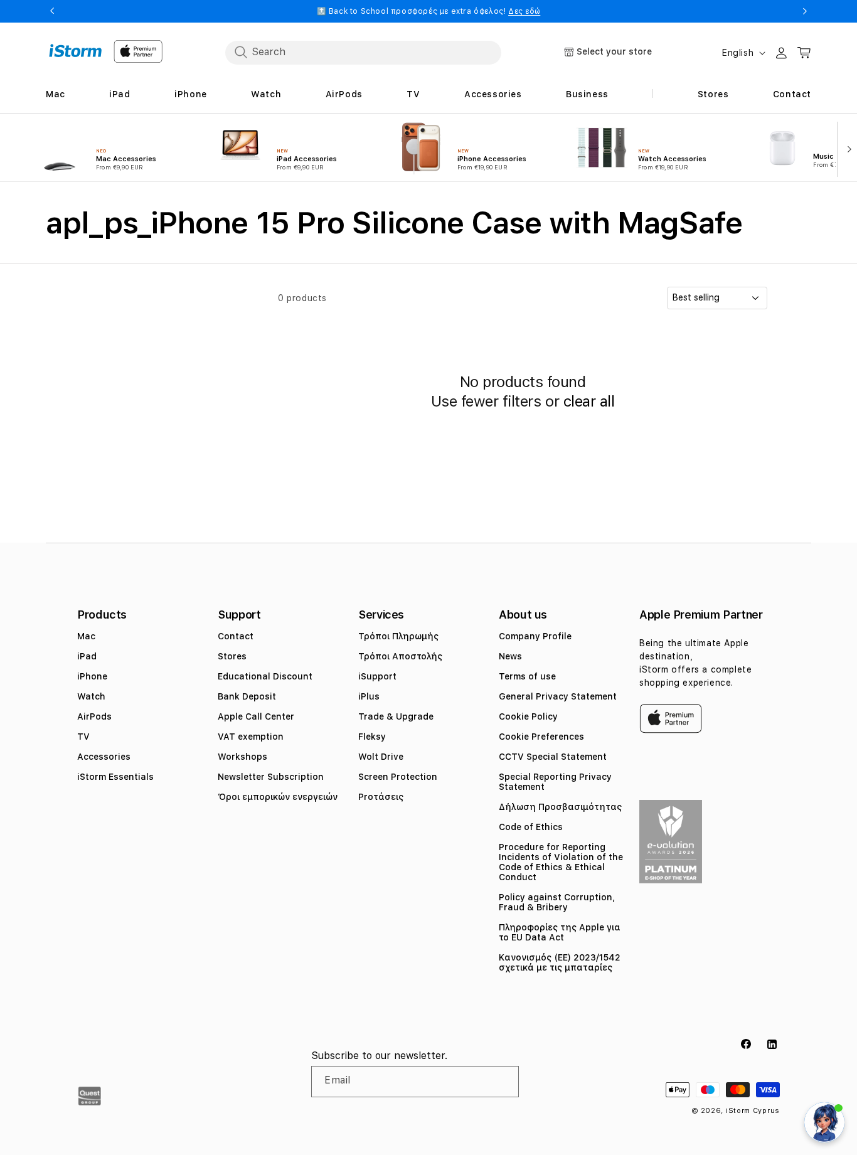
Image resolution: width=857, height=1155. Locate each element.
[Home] (75, 50)
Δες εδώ (524, 11)
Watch (91, 696)
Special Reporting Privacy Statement (555, 782)
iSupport (377, 676)
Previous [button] (52, 11)
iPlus (369, 696)
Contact (235, 636)
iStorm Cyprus (753, 1111)
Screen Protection (397, 777)
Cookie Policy (528, 716)
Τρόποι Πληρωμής (398, 636)
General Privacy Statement (558, 696)
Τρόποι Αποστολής (400, 656)
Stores (232, 656)
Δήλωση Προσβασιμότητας (560, 807)
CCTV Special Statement (553, 757)
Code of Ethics (531, 827)
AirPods (94, 716)
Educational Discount (265, 676)
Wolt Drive (380, 757)
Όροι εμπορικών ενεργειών (278, 797)
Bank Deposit (247, 696)
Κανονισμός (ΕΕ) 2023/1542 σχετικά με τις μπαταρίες (559, 962)
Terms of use (527, 676)
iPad (87, 656)
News (510, 656)
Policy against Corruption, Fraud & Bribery (557, 902)
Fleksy (372, 737)
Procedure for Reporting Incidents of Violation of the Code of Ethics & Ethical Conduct (561, 862)
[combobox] (363, 52)
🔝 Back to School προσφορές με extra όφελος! (429, 11)
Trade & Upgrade (396, 716)
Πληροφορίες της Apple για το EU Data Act (559, 932)
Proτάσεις (380, 797)
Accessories (103, 757)
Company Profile (535, 636)
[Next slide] (846, 148)
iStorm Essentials (115, 777)
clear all (589, 401)
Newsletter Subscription (271, 777)
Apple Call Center (256, 716)
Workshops (242, 757)
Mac (86, 636)
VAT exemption (251, 737)
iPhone (92, 676)
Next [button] (805, 11)
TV (83, 737)
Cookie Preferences (541, 737)
